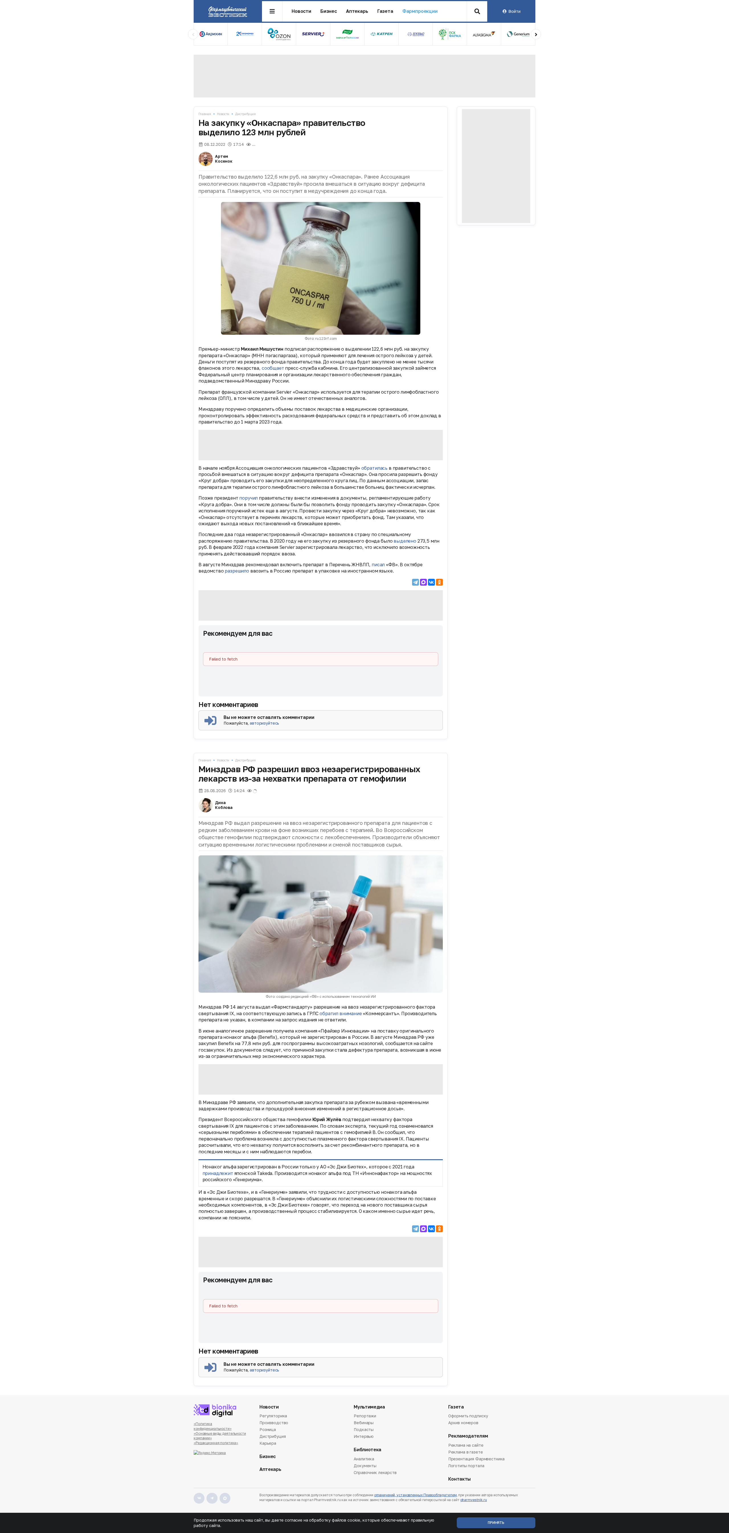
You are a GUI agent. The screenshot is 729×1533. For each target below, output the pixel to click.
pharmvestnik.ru (473, 1500)
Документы (365, 1465)
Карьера (267, 1443)
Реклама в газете (465, 1452)
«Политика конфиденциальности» (213, 1426)
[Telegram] (415, 582)
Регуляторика (273, 1416)
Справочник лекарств (375, 1472)
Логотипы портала (466, 1465)
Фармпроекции (420, 11)
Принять (496, 1522)
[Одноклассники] (439, 582)
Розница (267, 1429)
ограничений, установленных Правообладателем (415, 1495)
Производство (273, 1422)
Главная (204, 114)
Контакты (459, 1479)
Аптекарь (357, 11)
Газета (385, 11)
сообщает (273, 368)
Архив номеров (463, 1422)
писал (378, 564)
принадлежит (217, 1173)
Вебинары (364, 1422)
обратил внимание (341, 1013)
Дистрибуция (245, 114)
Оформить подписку (468, 1416)
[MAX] (423, 582)
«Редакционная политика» (216, 1443)
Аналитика (364, 1459)
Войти (514, 11)
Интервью (364, 1436)
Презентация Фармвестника (476, 1458)
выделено (405, 541)
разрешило (237, 571)
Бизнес (328, 11)
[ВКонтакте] (431, 582)
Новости (301, 11)
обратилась (374, 468)
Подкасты (364, 1429)
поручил (248, 498)
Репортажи (365, 1416)
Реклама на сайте (466, 1446)
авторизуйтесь (264, 723)
